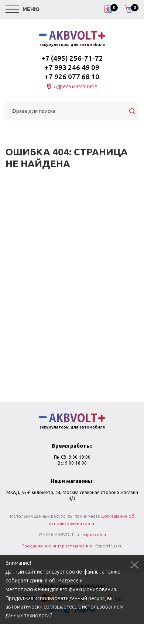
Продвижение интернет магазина (56, 545)
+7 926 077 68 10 (72, 77)
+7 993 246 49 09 (72, 67)
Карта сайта (94, 534)
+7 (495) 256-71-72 (72, 58)
